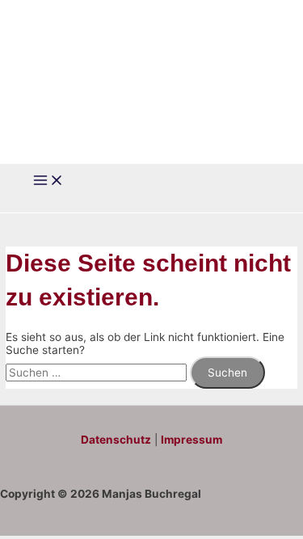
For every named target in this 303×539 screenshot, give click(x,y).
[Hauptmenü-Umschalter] (48, 181)
